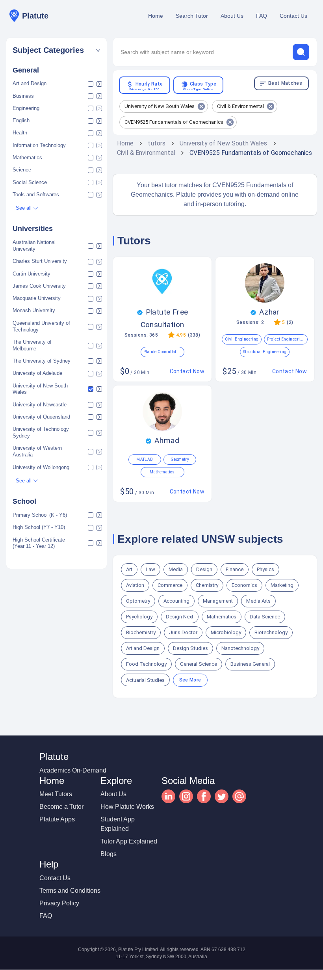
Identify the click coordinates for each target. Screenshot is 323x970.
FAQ (261, 16)
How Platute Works (127, 806)
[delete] (301, 52)
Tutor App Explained (128, 841)
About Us (232, 16)
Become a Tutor (61, 806)
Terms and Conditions (69, 890)
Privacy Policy (59, 903)
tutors (156, 143)
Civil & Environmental (146, 152)
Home (155, 16)
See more (190, 680)
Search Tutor (192, 16)
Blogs (108, 854)
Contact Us (293, 16)
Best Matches (285, 83)
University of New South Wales (223, 143)
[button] (56, 50)
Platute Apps (57, 819)
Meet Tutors (55, 794)
